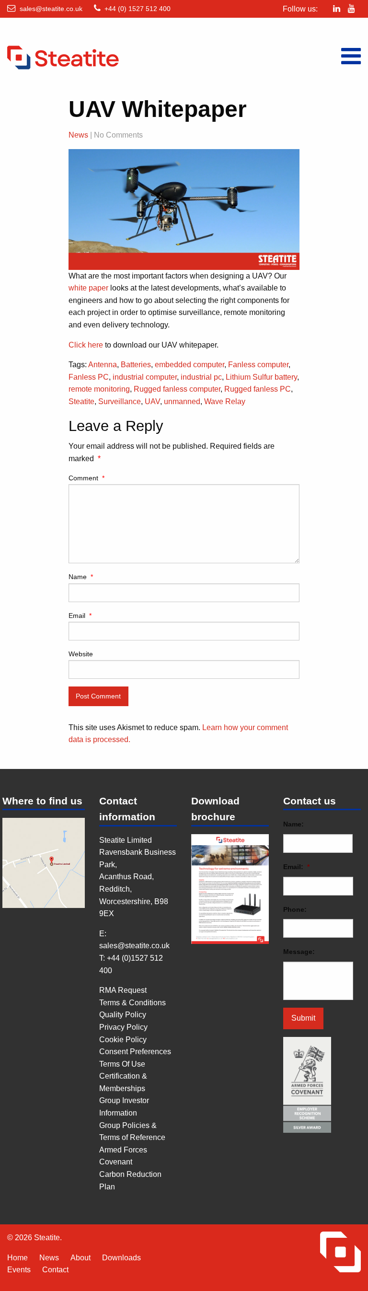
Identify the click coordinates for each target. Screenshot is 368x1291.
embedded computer (189, 365)
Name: (293, 824)
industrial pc (201, 377)
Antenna (102, 365)
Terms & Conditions (132, 1003)
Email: (296, 867)
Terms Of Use (122, 1064)
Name (81, 577)
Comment (86, 478)
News (78, 135)
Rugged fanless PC (257, 389)
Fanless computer (258, 365)
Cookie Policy (123, 1039)
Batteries (136, 365)
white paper (88, 288)
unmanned (182, 401)
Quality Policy (122, 1015)
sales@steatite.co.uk (51, 8)
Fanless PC (89, 377)
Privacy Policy (123, 1027)
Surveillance (119, 401)
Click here (86, 345)
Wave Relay (224, 401)
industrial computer (145, 377)
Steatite (81, 401)
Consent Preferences (135, 1051)
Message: (299, 951)
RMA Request (123, 990)
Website (81, 654)
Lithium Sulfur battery (261, 377)
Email (80, 615)
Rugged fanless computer (177, 389)
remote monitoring (99, 389)
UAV (152, 401)
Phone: (295, 909)
